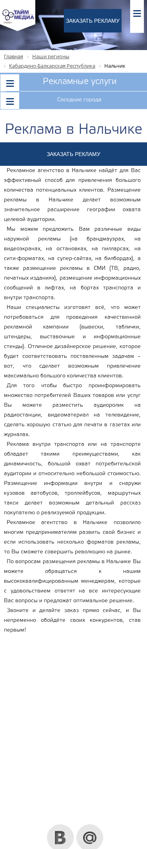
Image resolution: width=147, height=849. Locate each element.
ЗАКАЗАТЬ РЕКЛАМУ (93, 21)
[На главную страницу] (17, 29)
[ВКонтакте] (60, 827)
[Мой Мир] (90, 827)
